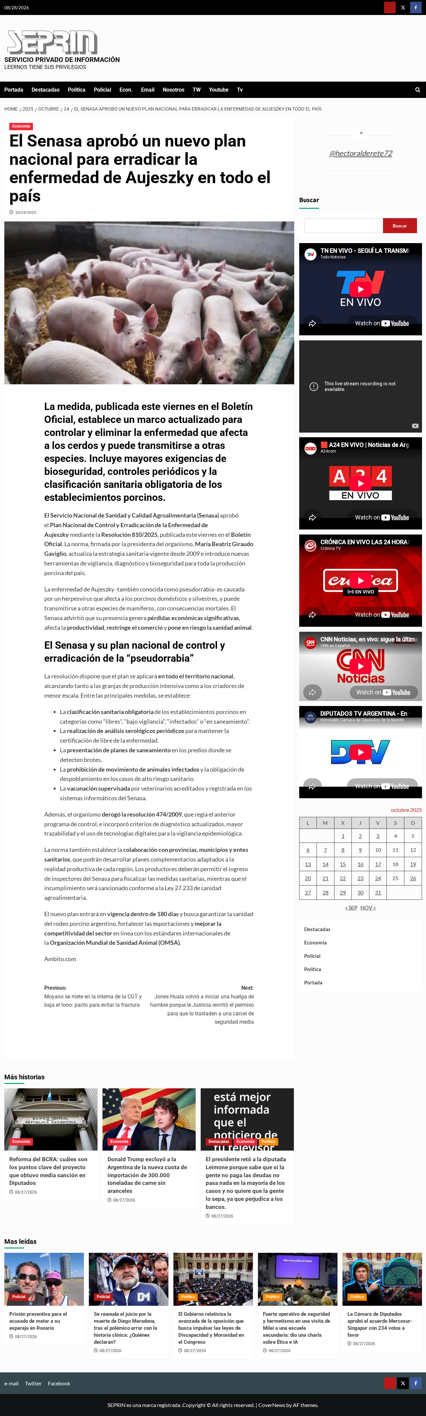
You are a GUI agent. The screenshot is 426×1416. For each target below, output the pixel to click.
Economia (21, 126)
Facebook (59, 1383)
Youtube (219, 90)
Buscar (309, 200)
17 (378, 864)
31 (378, 892)
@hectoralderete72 (360, 152)
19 (413, 864)
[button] (418, 90)
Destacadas (46, 90)
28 (325, 892)
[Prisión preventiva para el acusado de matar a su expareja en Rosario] (44, 1279)
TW (197, 90)
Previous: (93, 996)
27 (308, 892)
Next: (202, 1005)
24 (378, 878)
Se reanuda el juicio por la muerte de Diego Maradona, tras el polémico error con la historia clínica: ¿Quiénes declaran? (125, 1328)
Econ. (126, 90)
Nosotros (173, 90)
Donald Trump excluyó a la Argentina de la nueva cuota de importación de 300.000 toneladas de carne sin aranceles (147, 1175)
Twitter (33, 1383)
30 (360, 892)
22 (343, 878)
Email (147, 90)
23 (360, 878)
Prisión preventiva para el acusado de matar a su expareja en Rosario (38, 1321)
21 (325, 878)
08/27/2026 (26, 1192)
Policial (102, 90)
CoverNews (271, 1405)
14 (325, 864)
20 (308, 878)
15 (343, 864)
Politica (77, 90)
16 (360, 864)
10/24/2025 (25, 212)
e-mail (11, 1383)
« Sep (351, 907)
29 (343, 892)
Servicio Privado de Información (62, 60)
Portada (13, 90)
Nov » (368, 907)
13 (308, 864)
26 (413, 878)
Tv (240, 90)
